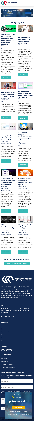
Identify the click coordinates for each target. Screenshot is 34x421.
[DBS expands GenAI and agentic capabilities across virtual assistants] (25, 219)
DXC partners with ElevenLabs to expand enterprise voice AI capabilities (8, 228)
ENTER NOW (19, 407)
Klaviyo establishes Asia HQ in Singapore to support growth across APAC (8, 95)
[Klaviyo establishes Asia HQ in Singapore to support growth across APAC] (8, 85)
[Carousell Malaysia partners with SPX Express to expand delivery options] (25, 28)
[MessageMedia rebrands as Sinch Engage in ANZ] (8, 126)
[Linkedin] (2, 350)
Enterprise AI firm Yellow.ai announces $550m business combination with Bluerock (8, 182)
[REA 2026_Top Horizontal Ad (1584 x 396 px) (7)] (17, 16)
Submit (4, 408)
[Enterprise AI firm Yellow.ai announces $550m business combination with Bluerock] (8, 172)
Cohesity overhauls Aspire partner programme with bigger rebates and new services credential (8, 39)
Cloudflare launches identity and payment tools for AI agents (25, 182)
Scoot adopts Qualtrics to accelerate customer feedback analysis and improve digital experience (25, 137)
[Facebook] (4, 350)
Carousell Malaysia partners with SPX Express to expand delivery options (25, 40)
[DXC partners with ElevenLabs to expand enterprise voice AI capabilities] (8, 219)
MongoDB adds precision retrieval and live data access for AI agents (25, 94)
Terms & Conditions (15, 391)
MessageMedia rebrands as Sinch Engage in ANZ (7, 138)
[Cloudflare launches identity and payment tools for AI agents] (25, 172)
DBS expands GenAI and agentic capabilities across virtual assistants (24, 228)
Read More (5, 77)
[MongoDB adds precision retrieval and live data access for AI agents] (25, 85)
